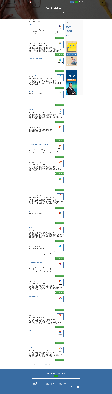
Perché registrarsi (49, 384)
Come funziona (35, 383)
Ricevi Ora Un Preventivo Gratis (71, 54)
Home (30, 19)
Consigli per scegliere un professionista (63, 384)
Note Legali (55, 391)
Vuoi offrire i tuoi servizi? (50, 382)
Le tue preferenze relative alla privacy (56, 392)
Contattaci (34, 385)
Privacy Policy (63, 391)
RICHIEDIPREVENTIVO (72, 2)
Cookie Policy (59, 391)
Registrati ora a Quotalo (72, 79)
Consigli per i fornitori (50, 383)
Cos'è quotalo (35, 382)
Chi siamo (34, 384)
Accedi (82, 1)
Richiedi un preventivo (59, 54)
